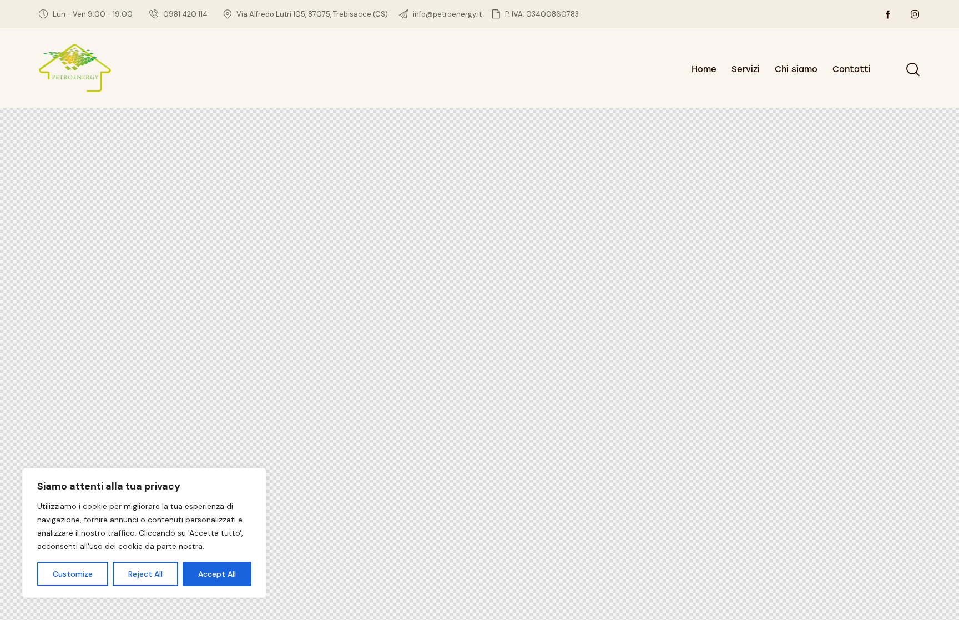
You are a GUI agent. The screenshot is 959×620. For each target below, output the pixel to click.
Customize (73, 574)
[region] (144, 533)
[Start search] (913, 69)
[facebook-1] (888, 14)
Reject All (145, 574)
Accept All (217, 574)
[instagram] (914, 14)
